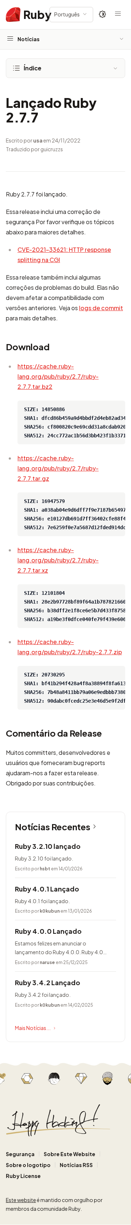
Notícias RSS (76, 1164)
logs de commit (101, 308)
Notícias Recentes (52, 826)
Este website (21, 1200)
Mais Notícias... (33, 1028)
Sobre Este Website (69, 1153)
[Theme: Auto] (102, 14)
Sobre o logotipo (28, 1164)
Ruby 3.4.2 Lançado (47, 982)
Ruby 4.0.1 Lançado (47, 889)
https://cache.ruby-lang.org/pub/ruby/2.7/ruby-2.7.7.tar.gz (58, 468)
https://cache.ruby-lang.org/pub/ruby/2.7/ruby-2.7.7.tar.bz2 (58, 376)
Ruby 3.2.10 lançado (47, 846)
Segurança (20, 1153)
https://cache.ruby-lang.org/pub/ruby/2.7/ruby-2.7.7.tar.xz (58, 560)
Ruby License (23, 1175)
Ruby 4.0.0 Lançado (48, 931)
